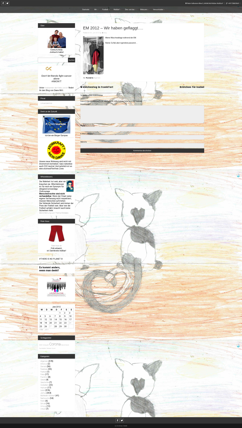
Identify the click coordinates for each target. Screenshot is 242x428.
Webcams (143, 9)
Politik (42, 401)
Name (83, 125)
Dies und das (130, 9)
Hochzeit (43, 388)
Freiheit (49, 348)
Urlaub (43, 409)
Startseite (85, 9)
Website (83, 142)
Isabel (42, 390)
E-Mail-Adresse (87, 134)
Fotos (42, 374)
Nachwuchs (44, 398)
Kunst (53, 348)
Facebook (44, 369)
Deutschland (65, 345)
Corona (55, 344)
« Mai (41, 330)
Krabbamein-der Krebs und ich (56, 88)
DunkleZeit (42, 348)
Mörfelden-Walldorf (47, 396)
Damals (43, 366)
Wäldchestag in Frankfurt (96, 87)
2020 (40, 345)
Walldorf (116, 9)
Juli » (46, 330)
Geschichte (44, 382)
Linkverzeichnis (46, 103)
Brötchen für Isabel (192, 87)
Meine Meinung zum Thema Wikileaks (53, 213)
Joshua (43, 393)
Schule (43, 404)
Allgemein (97, 78)
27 (51, 326)
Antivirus (43, 364)
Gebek (42, 380)
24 (70, 323)
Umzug (43, 406)
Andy (105, 33)
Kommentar (85, 104)
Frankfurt (44, 377)
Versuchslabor (158, 9)
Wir (95, 9)
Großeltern (44, 385)
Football (105, 9)
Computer (46, 345)
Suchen (71, 60)
